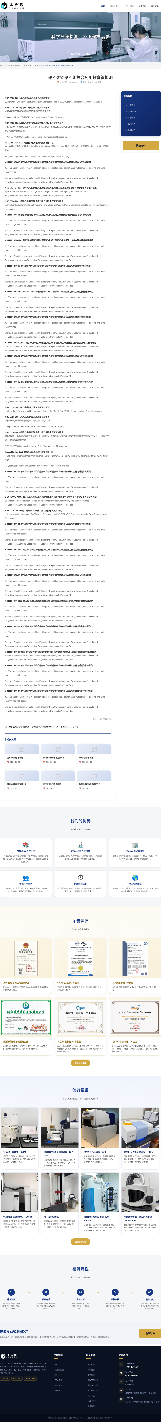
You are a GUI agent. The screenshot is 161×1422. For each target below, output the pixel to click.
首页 (103, 5)
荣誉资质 (142, 6)
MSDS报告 (92, 1401)
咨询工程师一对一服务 (80, 54)
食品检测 (91, 1364)
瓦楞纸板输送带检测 (69, 726)
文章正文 (131, 105)
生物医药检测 (93, 1380)
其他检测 (27, 65)
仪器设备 (155, 6)
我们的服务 (115, 6)
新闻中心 (58, 1390)
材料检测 (91, 1369)
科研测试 (91, 1395)
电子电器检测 (93, 1385)
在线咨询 (150, 1333)
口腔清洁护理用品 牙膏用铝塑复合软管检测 (32, 726)
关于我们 (130, 6)
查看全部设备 (80, 1241)
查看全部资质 (80, 1062)
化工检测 (91, 1375)
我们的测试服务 (14, 65)
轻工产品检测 (93, 1390)
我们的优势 (132, 111)
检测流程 (131, 130)
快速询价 (141, 145)
